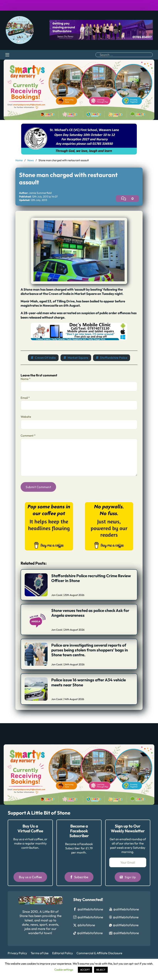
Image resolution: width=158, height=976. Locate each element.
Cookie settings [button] (63, 969)
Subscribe (81, 877)
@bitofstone (86, 925)
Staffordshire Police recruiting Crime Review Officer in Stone (91, 578)
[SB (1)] (49, 526)
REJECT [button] (100, 969)
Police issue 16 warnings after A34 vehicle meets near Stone (88, 682)
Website (26, 416)
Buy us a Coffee (30, 877)
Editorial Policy (62, 953)
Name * (25, 378)
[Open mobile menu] (7, 54)
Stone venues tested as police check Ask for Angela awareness (90, 613)
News (30, 160)
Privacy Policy (17, 953)
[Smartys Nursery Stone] (79, 89)
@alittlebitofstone (90, 909)
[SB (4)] (109, 526)
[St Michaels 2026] (79, 139)
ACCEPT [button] (85, 969)
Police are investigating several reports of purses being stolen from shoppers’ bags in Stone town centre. (89, 650)
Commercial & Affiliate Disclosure (99, 953)
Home (19, 160)
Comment (28, 435)
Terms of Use (40, 953)
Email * (25, 397)
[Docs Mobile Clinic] (79, 331)
